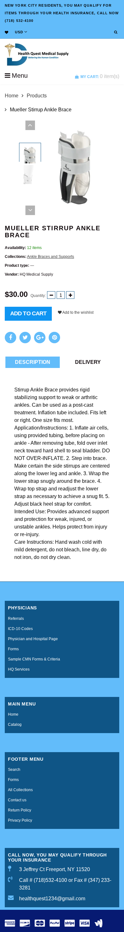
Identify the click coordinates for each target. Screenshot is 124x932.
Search (14, 769)
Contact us (17, 800)
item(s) (99, 76)
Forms (13, 649)
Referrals (16, 618)
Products (37, 95)
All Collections (20, 790)
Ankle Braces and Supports (50, 256)
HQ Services (19, 669)
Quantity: (38, 295)
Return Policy (19, 810)
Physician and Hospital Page (33, 639)
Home (11, 95)
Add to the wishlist (77, 312)
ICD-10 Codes (20, 629)
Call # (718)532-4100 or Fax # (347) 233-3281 (65, 883)
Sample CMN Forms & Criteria (34, 659)
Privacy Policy (20, 820)
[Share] (10, 337)
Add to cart (28, 313)
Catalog (15, 724)
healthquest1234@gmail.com (52, 898)
